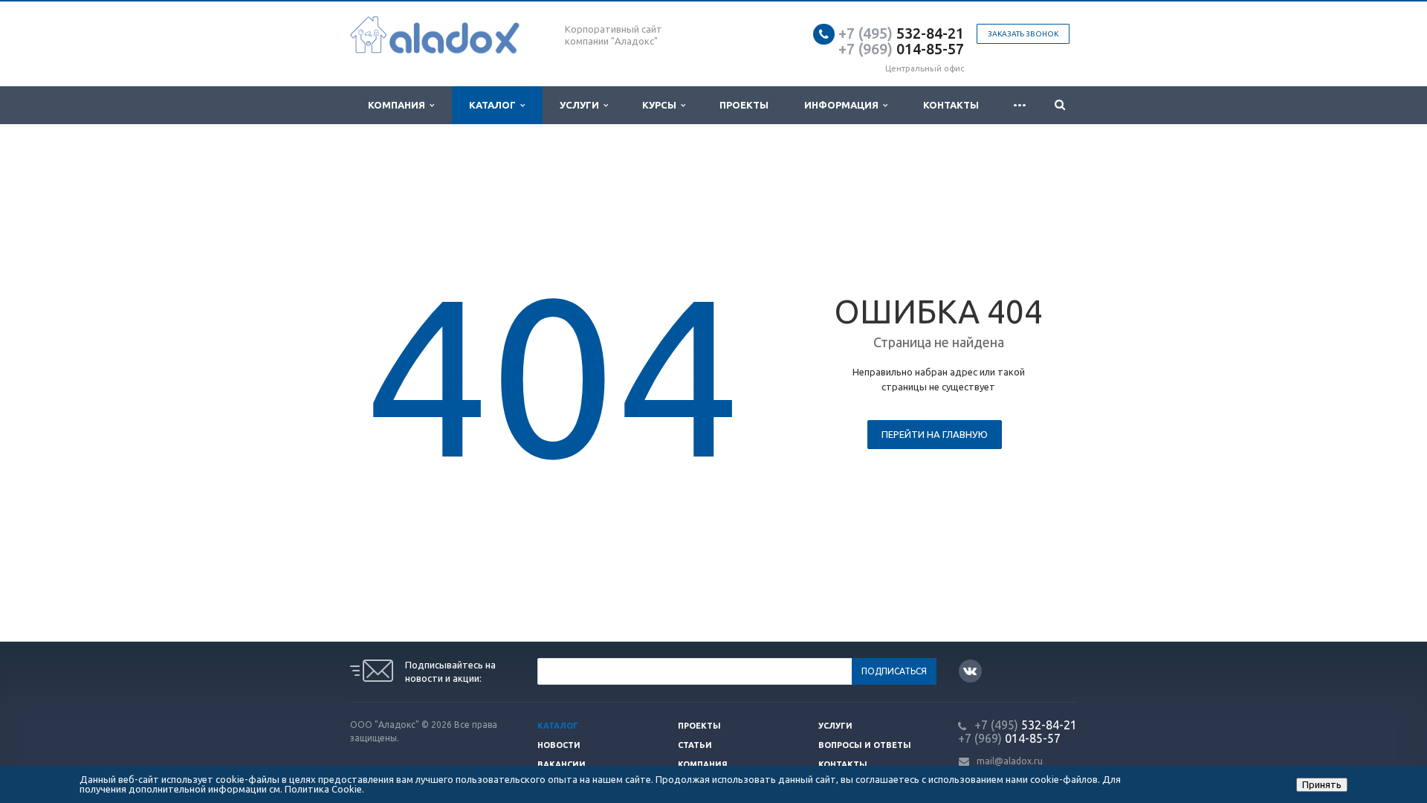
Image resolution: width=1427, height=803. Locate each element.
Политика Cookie (323, 789)
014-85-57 (901, 49)
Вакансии (561, 764)
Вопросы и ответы (864, 745)
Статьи (695, 745)
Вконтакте (970, 671)
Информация (843, 105)
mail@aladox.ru (1010, 761)
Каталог (494, 105)
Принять (1322, 784)
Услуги (582, 105)
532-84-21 (901, 33)
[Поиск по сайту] (1059, 105)
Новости (558, 745)
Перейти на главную (934, 434)
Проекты (743, 105)
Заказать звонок (1023, 34)
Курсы (661, 105)
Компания (399, 105)
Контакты (951, 105)
